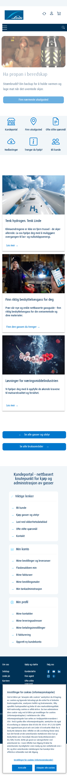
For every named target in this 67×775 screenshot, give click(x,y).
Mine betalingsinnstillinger (30, 628)
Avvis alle (22, 768)
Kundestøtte (30, 671)
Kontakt (20, 536)
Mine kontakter (24, 613)
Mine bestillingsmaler (28, 582)
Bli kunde (21, 508)
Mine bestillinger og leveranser (33, 561)
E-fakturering (23, 635)
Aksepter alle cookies (45, 768)
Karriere (6, 681)
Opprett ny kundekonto (28, 642)
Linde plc (6, 676)
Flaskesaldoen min (26, 568)
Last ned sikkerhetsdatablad (31, 522)
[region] (34, 728)
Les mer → (12, 245)
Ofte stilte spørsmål (26, 529)
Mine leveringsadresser (29, 621)
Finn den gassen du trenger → (23, 327)
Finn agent (29, 676)
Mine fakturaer (24, 575)
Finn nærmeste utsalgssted (33, 99)
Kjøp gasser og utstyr (27, 515)
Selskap (5, 671)
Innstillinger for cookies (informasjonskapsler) (33, 760)
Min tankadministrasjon (29, 589)
